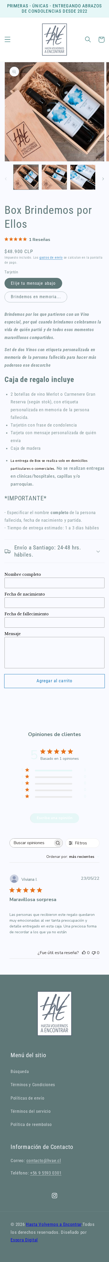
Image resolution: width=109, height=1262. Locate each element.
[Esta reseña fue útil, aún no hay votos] (84, 953)
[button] (7, 39)
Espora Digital (24, 1239)
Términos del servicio (31, 1111)
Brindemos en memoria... (36, 296)
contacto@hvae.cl (43, 1160)
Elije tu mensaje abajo (33, 283)
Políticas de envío (27, 1098)
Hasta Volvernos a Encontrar (53, 1224)
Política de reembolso (31, 1124)
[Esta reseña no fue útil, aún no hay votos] (94, 953)
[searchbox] (31, 843)
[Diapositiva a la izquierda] (6, 179)
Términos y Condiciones (33, 1084)
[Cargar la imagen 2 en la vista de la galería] (54, 177)
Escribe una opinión (54, 817)
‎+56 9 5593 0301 (45, 1173)
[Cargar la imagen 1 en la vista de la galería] (26, 177)
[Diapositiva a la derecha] (103, 179)
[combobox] (72, 856)
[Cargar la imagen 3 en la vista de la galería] (83, 177)
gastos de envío (51, 257)
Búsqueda (20, 1071)
